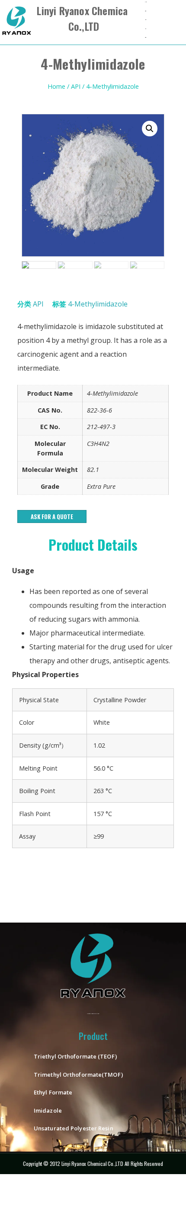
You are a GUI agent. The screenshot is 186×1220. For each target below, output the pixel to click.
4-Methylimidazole (98, 304)
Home (56, 86)
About (145, 19)
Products (145, 11)
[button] (52, 516)
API (75, 86)
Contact (145, 37)
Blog (145, 28)
